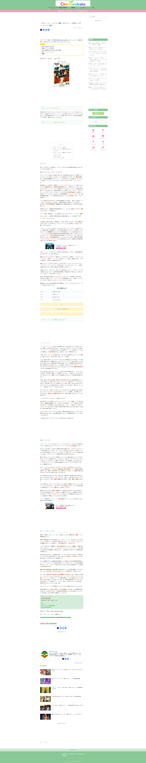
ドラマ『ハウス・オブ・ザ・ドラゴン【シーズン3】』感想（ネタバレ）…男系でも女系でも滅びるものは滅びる (98, 70)
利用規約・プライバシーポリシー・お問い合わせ (72, 753)
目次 (60, 144)
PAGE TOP (73, 750)
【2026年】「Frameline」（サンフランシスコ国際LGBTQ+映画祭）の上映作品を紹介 (98, 83)
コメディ (42, 623)
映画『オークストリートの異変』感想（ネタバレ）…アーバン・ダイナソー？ (98, 64)
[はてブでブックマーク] (48, 30)
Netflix (47, 623)
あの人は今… (56, 150)
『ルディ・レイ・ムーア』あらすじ (59, 147)
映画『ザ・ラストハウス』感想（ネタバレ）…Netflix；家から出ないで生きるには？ (98, 88)
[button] (106, 16)
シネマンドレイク (53, 651)
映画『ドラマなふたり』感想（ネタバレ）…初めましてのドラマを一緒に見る (98, 48)
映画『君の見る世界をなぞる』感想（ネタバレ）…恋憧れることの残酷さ (98, 44)
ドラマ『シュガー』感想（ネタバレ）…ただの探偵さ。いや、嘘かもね (98, 79)
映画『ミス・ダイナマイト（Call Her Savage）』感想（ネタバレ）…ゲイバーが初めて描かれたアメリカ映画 (98, 59)
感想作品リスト (98, 113)
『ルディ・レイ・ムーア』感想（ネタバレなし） (62, 148)
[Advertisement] (61, 18)
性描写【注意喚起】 (53, 623)
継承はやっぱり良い (57, 155)
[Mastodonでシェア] (44, 30)
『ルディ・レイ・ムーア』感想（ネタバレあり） (62, 152)
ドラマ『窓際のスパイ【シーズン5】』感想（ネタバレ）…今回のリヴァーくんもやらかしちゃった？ (98, 53)
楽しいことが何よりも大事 (59, 157)
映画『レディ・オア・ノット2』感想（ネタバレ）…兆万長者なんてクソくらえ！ (98, 75)
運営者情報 (64, 755)
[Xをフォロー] (63, 659)
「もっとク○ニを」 (57, 154)
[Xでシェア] (41, 30)
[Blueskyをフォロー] (68, 659)
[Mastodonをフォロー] (65, 659)
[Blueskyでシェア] (46, 30)
